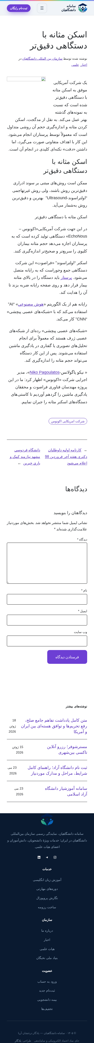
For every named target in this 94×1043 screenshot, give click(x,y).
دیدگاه (82, 539)
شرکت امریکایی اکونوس (68, 421)
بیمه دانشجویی (47, 999)
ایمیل (82, 611)
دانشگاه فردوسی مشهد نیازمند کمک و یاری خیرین (25, 456)
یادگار (18, 1040)
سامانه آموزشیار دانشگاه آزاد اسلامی (66, 791)
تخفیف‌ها (47, 1009)
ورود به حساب (47, 981)
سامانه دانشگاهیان (68, 8)
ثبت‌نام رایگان (18, 8)
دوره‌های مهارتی (47, 889)
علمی (75, 65)
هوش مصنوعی (31, 304)
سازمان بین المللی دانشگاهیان (42, 58)
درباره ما (47, 930)
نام (84, 590)
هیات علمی (47, 949)
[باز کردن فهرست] (42, 8)
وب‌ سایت (80, 632)
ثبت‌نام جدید (47, 990)
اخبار (84, 65)
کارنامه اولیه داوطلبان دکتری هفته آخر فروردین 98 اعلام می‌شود (66, 456)
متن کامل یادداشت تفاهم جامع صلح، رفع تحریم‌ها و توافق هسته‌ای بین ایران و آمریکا (54, 726)
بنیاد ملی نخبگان (47, 958)
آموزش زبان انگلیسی (47, 880)
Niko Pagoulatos (45, 372)
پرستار (66, 277)
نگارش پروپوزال (47, 898)
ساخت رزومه (47, 907)
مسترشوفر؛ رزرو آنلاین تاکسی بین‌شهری (67, 749)
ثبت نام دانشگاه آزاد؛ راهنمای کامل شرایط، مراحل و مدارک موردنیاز (57, 770)
